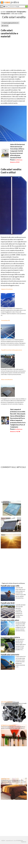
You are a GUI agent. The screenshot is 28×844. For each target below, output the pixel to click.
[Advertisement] (14, 54)
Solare (3, 535)
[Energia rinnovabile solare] (8, 628)
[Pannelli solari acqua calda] (8, 594)
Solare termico (5, 518)
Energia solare (5, 13)
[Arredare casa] (14, 788)
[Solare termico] (11, 524)
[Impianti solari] (11, 508)
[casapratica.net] (9, 2)
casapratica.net (11, 12)
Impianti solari (6, 502)
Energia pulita (21, 12)
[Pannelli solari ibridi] (8, 611)
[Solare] (11, 541)
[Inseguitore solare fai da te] (8, 645)
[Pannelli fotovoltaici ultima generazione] (8, 361)
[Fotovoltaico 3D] (8, 331)
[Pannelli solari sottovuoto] (8, 663)
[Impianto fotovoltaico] (8, 300)
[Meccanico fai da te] (14, 711)
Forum (6, 6)
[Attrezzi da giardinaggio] (14, 735)
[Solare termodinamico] (8, 390)
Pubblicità (23, 841)
